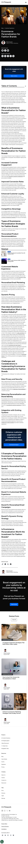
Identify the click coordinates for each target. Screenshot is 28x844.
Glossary (3, 793)
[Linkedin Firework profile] (2, 811)
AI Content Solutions (5, 738)
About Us (3, 775)
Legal (2, 795)
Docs (2, 790)
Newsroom (3, 782)
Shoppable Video (5, 748)
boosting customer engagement (16, 176)
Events (2, 761)
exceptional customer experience (14, 405)
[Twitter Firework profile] (7, 811)
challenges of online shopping (7, 422)
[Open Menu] (25, 2)
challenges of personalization (19, 389)
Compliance (4, 829)
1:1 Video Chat (4, 746)
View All (14, 619)
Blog (2, 756)
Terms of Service (5, 826)
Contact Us (3, 780)
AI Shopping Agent (5, 740)
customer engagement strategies (8, 217)
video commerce (20, 333)
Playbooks (3, 764)
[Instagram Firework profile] (5, 811)
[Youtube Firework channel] (9, 811)
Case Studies (4, 759)
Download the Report (14, 444)
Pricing (2, 767)
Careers (3, 777)
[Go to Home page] (6, 2)
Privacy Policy (4, 823)
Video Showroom (5, 743)
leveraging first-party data (14, 345)
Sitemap (3, 798)
